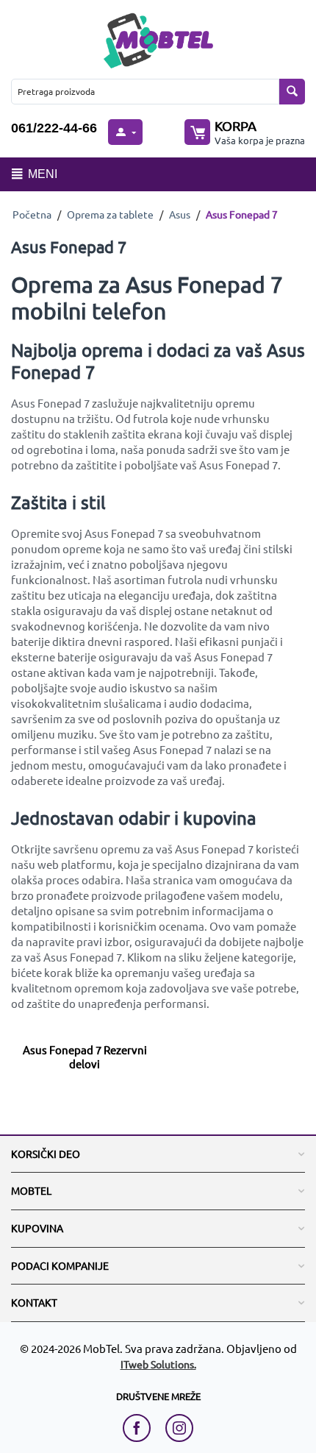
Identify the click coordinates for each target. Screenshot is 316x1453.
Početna (31, 214)
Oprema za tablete (110, 214)
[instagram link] (179, 1428)
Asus (179, 214)
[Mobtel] (158, 38)
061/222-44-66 (54, 128)
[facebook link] (140, 1428)
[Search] (292, 91)
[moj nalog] (125, 132)
